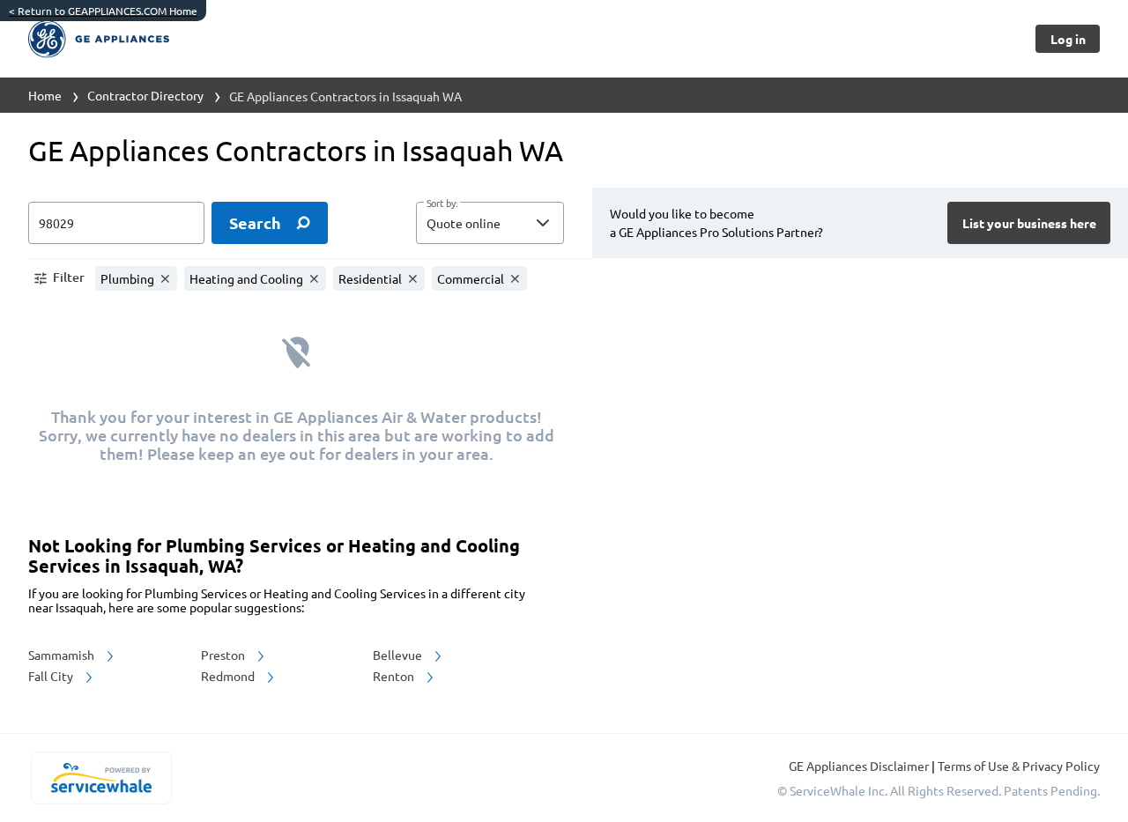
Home (45, 95)
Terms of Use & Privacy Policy (1019, 766)
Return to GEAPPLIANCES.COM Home (103, 11)
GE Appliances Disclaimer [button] (860, 766)
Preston (224, 655)
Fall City (52, 676)
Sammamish (62, 655)
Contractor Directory (145, 95)
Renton (395, 676)
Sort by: (442, 203)
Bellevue (399, 655)
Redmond (229, 676)
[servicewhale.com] (101, 778)
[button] (490, 223)
